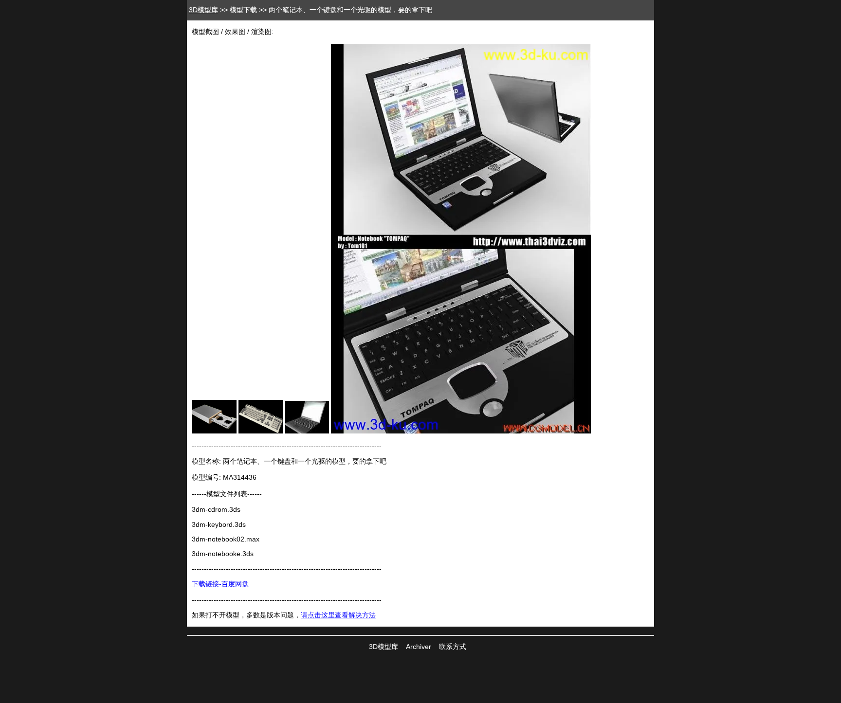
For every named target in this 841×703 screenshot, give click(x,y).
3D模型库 (203, 10)
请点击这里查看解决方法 (338, 615)
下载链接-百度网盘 (220, 584)
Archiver (418, 646)
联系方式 (452, 646)
